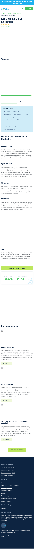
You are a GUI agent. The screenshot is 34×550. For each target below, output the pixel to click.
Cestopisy (3, 493)
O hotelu (9, 102)
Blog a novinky (5, 496)
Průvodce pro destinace (7, 482)
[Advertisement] (17, 79)
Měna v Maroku (7, 384)
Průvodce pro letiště (6, 488)
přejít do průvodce (17, 450)
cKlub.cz (3, 13)
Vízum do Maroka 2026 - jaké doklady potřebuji (15, 422)
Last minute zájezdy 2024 (8, 475)
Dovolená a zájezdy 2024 (7, 470)
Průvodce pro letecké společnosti (9, 485)
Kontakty (3, 508)
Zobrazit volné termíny (17, 268)
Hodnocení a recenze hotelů (8, 498)
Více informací (6, 363)
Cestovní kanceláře (6, 501)
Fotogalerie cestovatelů (7, 490)
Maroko (14, 13)
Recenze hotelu (25, 102)
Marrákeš (19, 13)
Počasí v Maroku (7, 347)
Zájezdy (9, 13)
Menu (29, 8)
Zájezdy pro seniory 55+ (7, 467)
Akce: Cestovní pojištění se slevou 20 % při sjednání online (17, 2)
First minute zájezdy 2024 (8, 473)
